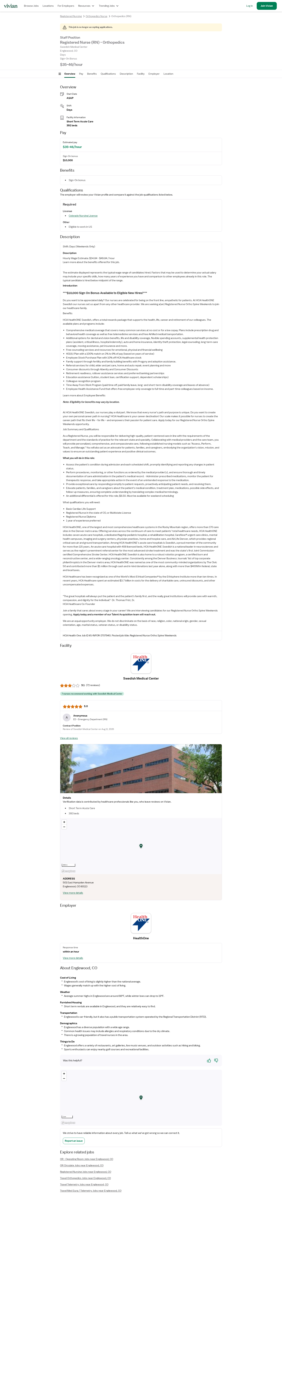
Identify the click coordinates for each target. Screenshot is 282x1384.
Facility (141, 73)
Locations (48, 5)
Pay (81, 73)
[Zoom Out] (64, 826)
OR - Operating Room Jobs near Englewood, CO (86, 1159)
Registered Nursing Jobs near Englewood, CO (85, 1171)
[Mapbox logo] (68, 871)
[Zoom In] (64, 822)
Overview (69, 73)
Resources (84, 5)
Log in (249, 5)
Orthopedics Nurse (96, 16)
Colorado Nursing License (83, 215)
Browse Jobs (31, 5)
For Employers (66, 5)
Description (126, 73)
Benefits (92, 73)
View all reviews (69, 738)
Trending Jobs (107, 5)
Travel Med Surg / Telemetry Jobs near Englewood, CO (90, 1190)
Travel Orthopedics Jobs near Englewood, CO (85, 1178)
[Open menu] (59, 74)
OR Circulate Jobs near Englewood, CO (81, 1165)
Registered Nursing (71, 16)
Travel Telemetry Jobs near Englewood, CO (84, 1184)
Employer (154, 73)
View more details (73, 892)
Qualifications (108, 73)
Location (168, 73)
